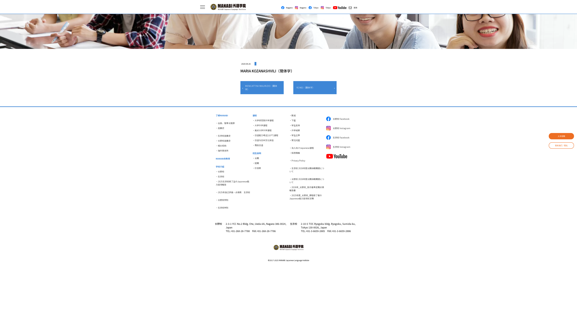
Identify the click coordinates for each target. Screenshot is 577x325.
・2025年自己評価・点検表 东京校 (233, 192)
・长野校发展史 (223, 140)
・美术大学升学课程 (262, 130)
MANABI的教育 (223, 158)
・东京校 (220, 176)
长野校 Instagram (340, 128)
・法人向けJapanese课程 (301, 147)
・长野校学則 (222, 199)
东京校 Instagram (340, 146)
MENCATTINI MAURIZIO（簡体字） (261, 87)
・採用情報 (294, 152)
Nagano (288, 7)
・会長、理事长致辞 (225, 123)
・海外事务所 (222, 150)
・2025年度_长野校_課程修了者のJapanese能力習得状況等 (305, 197)
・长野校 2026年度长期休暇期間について (306, 181)
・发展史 (220, 128)
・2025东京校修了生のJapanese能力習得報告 (232, 183)
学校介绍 (220, 166)
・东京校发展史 (223, 135)
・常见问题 (294, 140)
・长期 (256, 158)
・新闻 (292, 115)
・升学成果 (294, 130)
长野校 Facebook (340, 118)
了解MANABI (222, 115)
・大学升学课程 (260, 125)
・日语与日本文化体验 (263, 140)
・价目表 (257, 168)
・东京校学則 (222, 207)
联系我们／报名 (561, 145)
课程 (255, 115)
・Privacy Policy (297, 160)
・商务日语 (258, 145)
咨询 (354, 7)
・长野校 (220, 171)
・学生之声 (294, 135)
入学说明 (561, 136)
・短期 (256, 163)
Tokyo (315, 7)
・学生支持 (294, 125)
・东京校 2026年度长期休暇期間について (306, 170)
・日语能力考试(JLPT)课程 (265, 135)
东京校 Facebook (340, 137)
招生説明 (257, 153)
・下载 (292, 120)
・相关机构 (221, 145)
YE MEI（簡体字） (305, 87)
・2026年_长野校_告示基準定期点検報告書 (306, 189)
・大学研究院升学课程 (263, 120)
